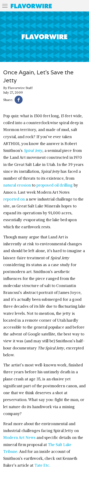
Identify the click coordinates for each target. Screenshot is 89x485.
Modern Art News (20, 437)
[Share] (19, 100)
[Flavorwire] (31, 6)
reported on (14, 199)
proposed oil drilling (55, 185)
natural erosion (17, 185)
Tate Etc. (42, 465)
